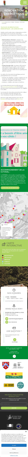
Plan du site (14, 351)
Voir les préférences (14, 452)
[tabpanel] (14, 109)
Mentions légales (14, 353)
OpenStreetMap (21, 238)
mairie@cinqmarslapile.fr (16, 318)
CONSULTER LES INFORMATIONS (10, 187)
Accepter (14, 445)
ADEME (3, 99)
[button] (26, 431)
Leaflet (12, 238)
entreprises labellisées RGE (10, 86)
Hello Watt (20, 99)
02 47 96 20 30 (13, 322)
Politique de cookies (14, 455)
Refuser (14, 449)
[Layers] (7, 224)
